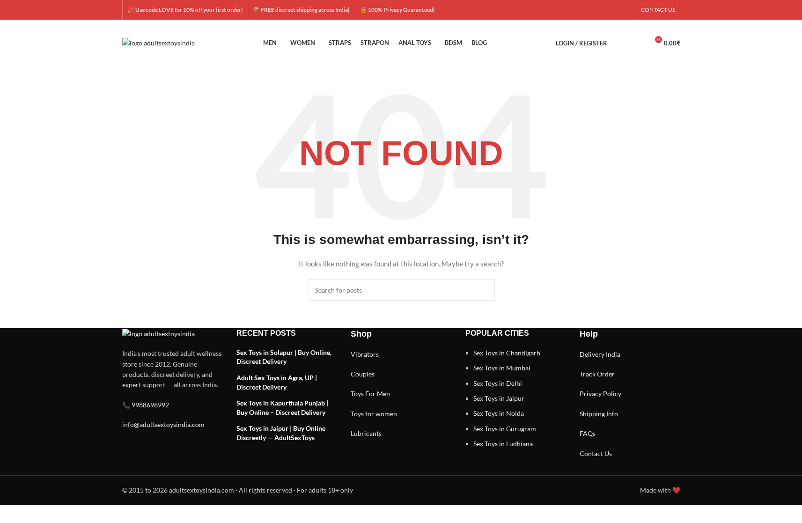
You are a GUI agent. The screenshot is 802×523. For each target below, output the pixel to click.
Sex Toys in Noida (498, 413)
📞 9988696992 (145, 405)
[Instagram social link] (603, 10)
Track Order (597, 374)
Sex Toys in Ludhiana (503, 444)
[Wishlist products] (637, 43)
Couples (363, 374)
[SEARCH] (484, 290)
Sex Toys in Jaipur (498, 398)
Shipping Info (599, 414)
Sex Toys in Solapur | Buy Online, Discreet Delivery (283, 357)
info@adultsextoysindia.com (163, 424)
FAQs (588, 433)
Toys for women (374, 414)
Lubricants (366, 433)
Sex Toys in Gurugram (504, 429)
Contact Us (596, 453)
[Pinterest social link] (625, 10)
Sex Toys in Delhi (497, 383)
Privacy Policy (600, 394)
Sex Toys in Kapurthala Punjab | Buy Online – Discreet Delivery (282, 407)
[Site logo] (158, 42)
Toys (357, 394)
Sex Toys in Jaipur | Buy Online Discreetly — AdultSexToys (280, 433)
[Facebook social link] (580, 10)
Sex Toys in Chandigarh (506, 353)
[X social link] (591, 10)
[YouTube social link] (614, 10)
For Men (377, 394)
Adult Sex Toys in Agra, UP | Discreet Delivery (276, 382)
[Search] (620, 43)
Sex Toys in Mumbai (501, 368)
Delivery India (600, 354)
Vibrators (365, 354)
